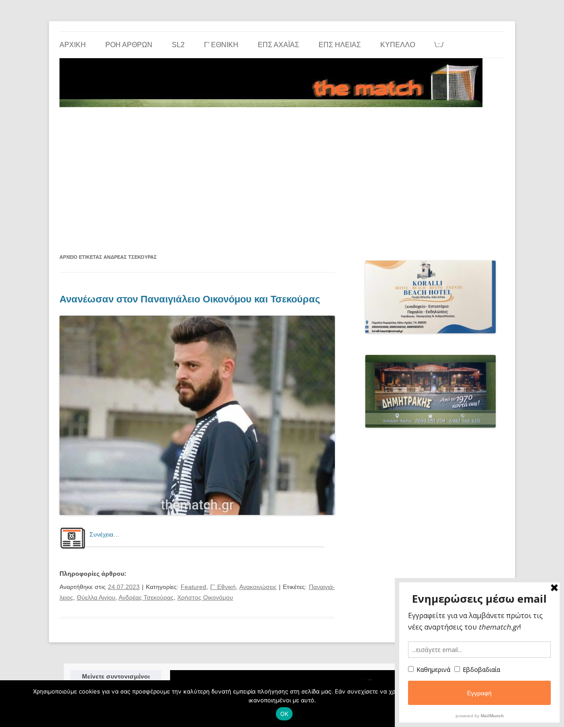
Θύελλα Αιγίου (96, 597)
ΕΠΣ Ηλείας (340, 44)
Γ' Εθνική (223, 586)
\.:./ (438, 44)
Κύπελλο (397, 44)
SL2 (178, 44)
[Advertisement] (282, 176)
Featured (193, 586)
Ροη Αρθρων (128, 44)
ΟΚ (284, 713)
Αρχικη (72, 44)
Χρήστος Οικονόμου (205, 597)
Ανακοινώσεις (258, 586)
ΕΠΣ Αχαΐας (278, 44)
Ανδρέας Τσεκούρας (146, 597)
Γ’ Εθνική (221, 44)
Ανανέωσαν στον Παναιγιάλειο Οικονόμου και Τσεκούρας (189, 299)
